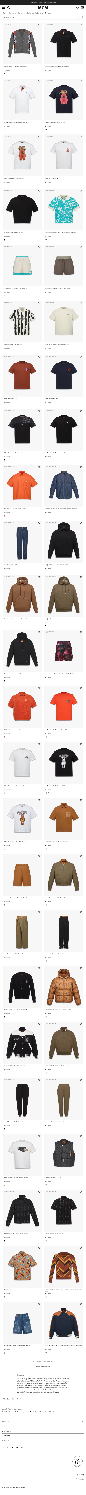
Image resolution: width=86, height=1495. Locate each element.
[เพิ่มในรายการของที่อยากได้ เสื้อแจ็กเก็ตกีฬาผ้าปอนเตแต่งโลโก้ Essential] (80, 1024)
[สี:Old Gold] (46, 1297)
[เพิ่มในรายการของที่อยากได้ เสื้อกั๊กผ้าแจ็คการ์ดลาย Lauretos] (80, 1136)
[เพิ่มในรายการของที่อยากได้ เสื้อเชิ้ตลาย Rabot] (39, 1248)
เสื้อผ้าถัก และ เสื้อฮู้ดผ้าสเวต (35, 13)
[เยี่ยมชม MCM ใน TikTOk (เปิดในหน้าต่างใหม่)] (22, 1447)
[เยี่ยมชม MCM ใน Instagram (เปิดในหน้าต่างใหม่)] (8, 1447)
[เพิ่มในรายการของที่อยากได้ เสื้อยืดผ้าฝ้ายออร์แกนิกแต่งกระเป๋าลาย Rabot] (80, 688)
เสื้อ (19, 13)
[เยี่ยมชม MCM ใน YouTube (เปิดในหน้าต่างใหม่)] (17, 1447)
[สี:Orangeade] (4, 516)
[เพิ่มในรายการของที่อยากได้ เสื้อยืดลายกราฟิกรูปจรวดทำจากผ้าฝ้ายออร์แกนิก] (39, 1136)
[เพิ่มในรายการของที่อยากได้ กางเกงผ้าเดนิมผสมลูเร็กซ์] (39, 523)
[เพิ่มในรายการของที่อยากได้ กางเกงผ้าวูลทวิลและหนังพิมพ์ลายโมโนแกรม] (39, 912)
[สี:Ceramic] (46, 240)
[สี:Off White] (4, 296)
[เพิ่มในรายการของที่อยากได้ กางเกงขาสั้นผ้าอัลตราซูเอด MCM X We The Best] (80, 247)
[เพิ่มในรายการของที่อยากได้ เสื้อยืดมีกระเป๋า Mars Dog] (80, 136)
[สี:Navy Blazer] (46, 129)
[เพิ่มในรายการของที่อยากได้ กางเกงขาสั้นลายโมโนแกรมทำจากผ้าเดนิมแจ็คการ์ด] (39, 1304)
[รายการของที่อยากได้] (77, 7)
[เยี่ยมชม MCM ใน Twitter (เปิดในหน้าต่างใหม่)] (13, 1447)
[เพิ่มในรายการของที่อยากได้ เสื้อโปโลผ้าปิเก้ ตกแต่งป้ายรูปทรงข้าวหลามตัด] (80, 25)
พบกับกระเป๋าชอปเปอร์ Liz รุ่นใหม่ (47, 2)
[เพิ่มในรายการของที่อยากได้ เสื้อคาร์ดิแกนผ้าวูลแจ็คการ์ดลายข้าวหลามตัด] (39, 25)
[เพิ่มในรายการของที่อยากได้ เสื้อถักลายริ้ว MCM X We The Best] (39, 303)
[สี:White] (4, 129)
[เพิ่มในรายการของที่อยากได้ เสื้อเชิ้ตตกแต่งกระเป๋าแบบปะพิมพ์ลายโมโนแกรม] (39, 467)
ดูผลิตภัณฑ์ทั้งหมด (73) (43, 1366)
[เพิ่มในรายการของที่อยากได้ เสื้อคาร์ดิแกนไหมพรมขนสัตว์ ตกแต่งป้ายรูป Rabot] (39, 968)
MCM (4, 1399)
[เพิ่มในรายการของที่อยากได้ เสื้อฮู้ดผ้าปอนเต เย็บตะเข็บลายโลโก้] (39, 632)
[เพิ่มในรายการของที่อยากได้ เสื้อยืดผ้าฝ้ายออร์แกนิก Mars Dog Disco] (80, 81)
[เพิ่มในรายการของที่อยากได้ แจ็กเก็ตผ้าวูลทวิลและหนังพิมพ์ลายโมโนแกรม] (80, 856)
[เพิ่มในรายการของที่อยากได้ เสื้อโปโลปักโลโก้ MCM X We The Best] (39, 191)
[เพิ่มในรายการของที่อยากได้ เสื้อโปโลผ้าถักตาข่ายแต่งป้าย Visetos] (39, 688)
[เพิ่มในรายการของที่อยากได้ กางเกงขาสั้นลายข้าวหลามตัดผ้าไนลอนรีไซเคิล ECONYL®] (80, 632)
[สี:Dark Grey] (4, 74)
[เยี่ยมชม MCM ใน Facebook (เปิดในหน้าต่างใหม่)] (3, 1447)
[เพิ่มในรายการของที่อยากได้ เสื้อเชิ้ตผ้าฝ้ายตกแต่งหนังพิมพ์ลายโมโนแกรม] (80, 800)
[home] (43, 9)
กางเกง (23, 13)
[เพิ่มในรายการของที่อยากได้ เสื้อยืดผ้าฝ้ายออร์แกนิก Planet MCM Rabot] (80, 744)
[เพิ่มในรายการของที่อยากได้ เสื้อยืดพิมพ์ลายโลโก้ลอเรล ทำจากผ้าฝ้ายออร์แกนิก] (39, 1192)
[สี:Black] (4, 240)
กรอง (13, 17)
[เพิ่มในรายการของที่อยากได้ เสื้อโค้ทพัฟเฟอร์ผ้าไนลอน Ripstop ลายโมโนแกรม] (80, 968)
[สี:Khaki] (46, 905)
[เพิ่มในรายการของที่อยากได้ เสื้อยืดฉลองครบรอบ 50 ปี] (39, 357)
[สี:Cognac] (46, 849)
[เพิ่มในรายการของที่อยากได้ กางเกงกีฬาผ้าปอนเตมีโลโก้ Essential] (39, 1080)
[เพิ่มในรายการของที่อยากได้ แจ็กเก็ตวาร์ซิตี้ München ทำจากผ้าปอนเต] (39, 1024)
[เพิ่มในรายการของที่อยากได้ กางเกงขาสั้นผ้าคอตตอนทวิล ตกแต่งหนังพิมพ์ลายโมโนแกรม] (39, 856)
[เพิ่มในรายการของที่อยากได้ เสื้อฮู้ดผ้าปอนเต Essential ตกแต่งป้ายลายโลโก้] (80, 523)
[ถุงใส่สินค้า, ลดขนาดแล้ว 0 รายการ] (82, 7)
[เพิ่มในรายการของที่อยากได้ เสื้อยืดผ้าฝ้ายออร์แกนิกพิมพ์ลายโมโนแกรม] (39, 411)
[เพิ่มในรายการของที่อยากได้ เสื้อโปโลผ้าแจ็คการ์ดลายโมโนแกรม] (80, 1192)
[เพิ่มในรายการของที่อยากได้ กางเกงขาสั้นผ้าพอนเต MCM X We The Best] (39, 247)
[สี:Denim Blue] (4, 1353)
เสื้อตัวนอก (47, 13)
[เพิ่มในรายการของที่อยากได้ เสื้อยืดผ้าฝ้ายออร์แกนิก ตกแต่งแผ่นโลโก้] (80, 411)
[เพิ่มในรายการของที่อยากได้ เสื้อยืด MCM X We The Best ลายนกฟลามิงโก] (80, 303)
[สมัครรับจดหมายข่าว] (83, 1421)
